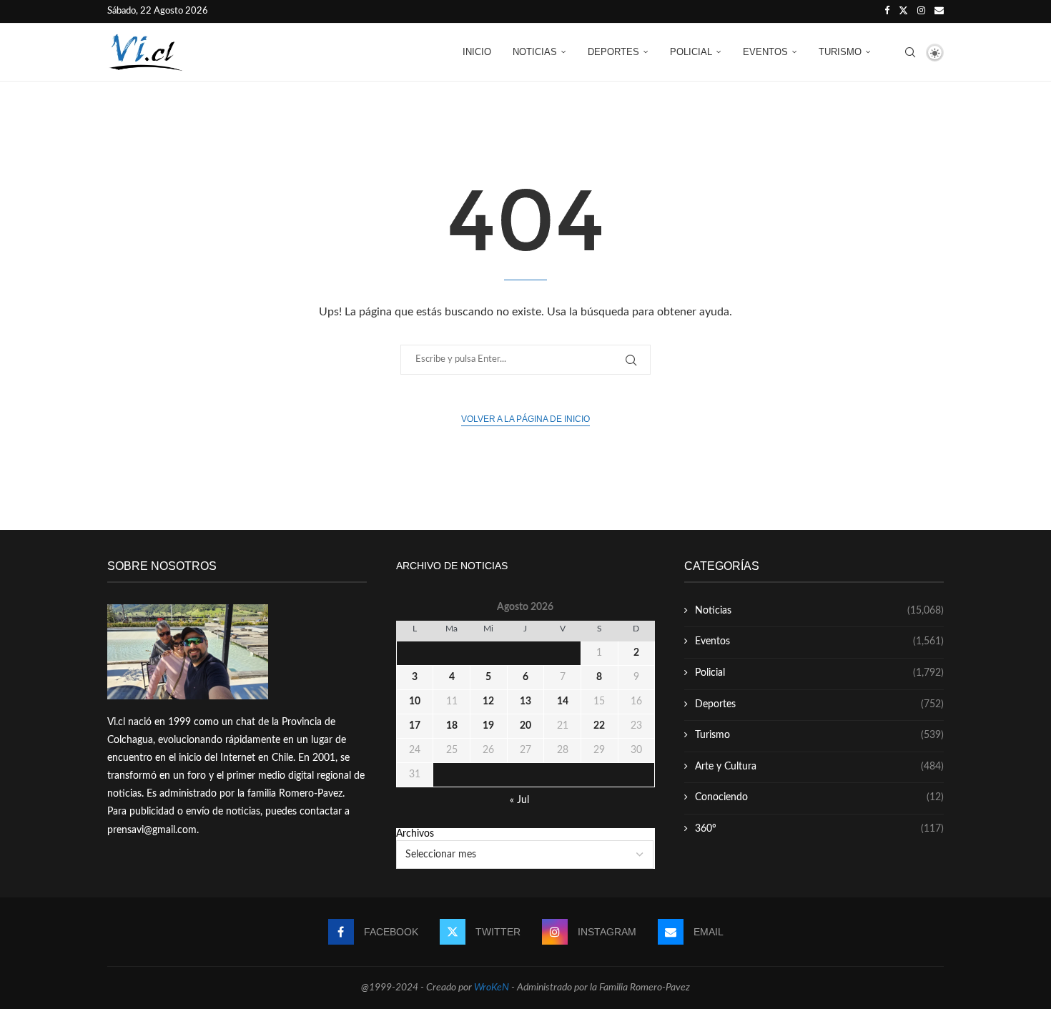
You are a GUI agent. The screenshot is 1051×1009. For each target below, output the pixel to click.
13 (525, 702)
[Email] (939, 11)
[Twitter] (903, 11)
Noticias (535, 51)
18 (452, 726)
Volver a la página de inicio (525, 419)
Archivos (415, 834)
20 (525, 726)
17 (414, 726)
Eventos (765, 51)
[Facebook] (886, 11)
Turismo (840, 51)
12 (488, 702)
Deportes (613, 51)
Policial (691, 51)
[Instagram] (921, 11)
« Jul (519, 800)
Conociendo (819, 797)
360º (819, 829)
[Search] (910, 52)
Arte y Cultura (819, 767)
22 (599, 726)
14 (562, 702)
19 (488, 726)
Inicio (477, 51)
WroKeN (491, 988)
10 (414, 702)
